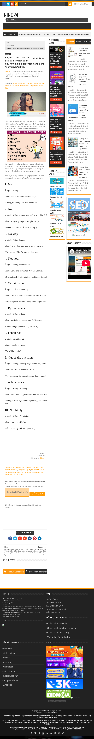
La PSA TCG (52, 717)
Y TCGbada (58, 729)
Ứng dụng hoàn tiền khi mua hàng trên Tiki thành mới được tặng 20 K (56, 91)
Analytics (7, 685)
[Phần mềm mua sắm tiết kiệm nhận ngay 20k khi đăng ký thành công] (56, 49)
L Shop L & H (18, 716)
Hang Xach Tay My (24, 470)
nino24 (8, 71)
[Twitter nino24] (8, 4)
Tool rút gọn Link (56, 187)
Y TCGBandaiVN (47, 729)
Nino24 (11, 14)
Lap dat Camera (18, 474)
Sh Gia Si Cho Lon (23, 722)
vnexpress (8, 667)
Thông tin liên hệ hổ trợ (58, 637)
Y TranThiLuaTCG (63, 727)
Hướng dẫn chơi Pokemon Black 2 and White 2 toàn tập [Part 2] (84, 144)
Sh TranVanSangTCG (46, 722)
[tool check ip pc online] (56, 221)
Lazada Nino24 (10, 676)
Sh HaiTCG (34, 722)
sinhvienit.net (9, 653)
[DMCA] (58, 697)
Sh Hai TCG (56, 720)
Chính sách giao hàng (58, 632)
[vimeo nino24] (63, 733)
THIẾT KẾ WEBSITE (54, 599)
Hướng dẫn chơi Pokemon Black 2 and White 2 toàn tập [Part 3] (84, 172)
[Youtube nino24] (43, 733)
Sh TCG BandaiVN (67, 720)
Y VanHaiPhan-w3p (34, 729)
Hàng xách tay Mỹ (56, 237)
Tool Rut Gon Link (18, 467)
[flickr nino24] (51, 733)
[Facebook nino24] (4, 4)
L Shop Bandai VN (46, 716)
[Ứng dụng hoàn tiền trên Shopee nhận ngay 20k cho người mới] (56, 139)
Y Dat (21, 727)
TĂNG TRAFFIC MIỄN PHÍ (56, 609)
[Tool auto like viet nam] (56, 194)
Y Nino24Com (13, 727)
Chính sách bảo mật (57, 623)
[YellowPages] (75, 697)
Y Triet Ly (42, 727)
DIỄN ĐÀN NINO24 (53, 612)
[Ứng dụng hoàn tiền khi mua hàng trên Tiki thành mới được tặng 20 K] (56, 73)
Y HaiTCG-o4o (51, 727)
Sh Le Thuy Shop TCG (10, 720)
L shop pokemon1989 (31, 716)
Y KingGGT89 (68, 729)
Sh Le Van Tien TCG (25, 720)
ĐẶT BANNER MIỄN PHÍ (55, 606)
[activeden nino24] (55, 733)
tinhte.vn (7, 648)
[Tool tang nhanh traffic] (56, 207)
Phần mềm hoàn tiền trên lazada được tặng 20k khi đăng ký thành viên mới (56, 124)
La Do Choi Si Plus (79, 716)
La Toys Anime (67, 716)
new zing (7, 662)
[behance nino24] (59, 733)
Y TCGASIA (78, 729)
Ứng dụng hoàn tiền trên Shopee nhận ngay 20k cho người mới (56, 155)
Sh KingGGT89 (70, 722)
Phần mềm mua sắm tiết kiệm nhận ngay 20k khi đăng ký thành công (56, 58)
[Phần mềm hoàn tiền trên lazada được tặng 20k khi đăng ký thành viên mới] (56, 106)
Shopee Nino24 (10, 680)
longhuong (8, 467)
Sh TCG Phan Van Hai (81, 720)
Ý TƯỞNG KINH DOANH (54, 41)
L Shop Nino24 (8, 716)
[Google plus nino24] (12, 4)
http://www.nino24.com (15, 600)
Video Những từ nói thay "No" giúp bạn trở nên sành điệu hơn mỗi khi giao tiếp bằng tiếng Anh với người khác (24, 86)
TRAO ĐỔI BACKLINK (54, 603)
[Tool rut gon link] (56, 184)
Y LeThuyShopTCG (77, 727)
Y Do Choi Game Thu (31, 727)
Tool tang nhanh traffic (32, 467)
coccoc (6, 657)
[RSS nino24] (16, 4)
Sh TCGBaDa (59, 722)
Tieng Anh (10, 45)
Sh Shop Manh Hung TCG (42, 720)
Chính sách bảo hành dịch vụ (61, 628)
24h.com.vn (9, 671)
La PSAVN (57, 716)
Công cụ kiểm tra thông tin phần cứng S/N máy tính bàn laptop (56, 34)
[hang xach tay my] (56, 234)
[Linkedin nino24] (47, 733)
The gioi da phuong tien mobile (17, 472)
